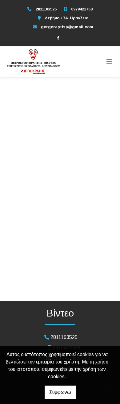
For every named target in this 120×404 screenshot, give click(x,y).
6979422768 (82, 9)
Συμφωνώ (60, 392)
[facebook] (58, 38)
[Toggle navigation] (109, 61)
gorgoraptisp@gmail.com (67, 27)
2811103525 (46, 9)
